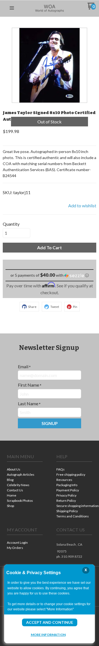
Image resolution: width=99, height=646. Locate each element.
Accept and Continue (49, 622)
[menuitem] (25, 469)
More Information (48, 634)
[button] (12, 8)
